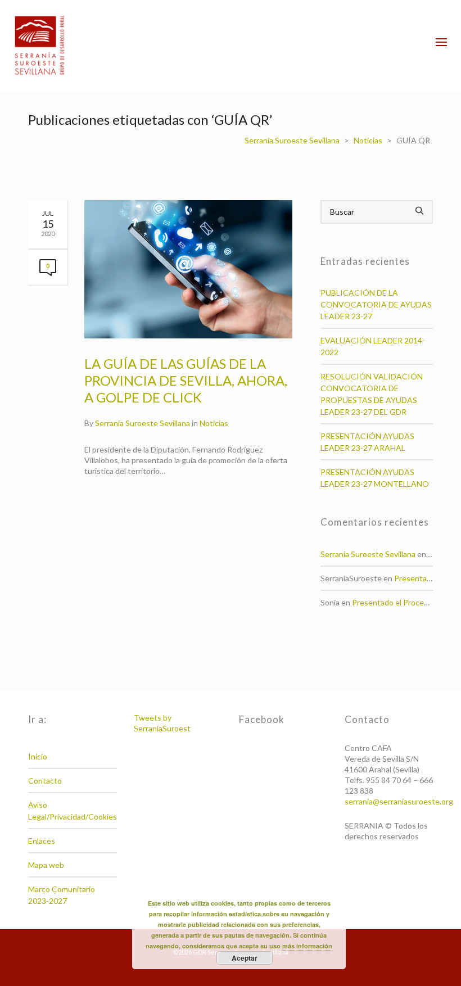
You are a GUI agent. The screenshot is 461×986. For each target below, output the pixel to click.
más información (307, 946)
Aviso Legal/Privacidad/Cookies (72, 810)
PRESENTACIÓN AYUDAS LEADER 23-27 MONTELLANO (374, 478)
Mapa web (46, 865)
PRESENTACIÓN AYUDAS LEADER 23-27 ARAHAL (367, 442)
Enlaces (41, 840)
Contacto (45, 780)
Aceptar (244, 958)
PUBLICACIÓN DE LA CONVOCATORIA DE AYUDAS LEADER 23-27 (376, 304)
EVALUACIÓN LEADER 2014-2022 (372, 346)
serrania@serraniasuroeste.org (399, 801)
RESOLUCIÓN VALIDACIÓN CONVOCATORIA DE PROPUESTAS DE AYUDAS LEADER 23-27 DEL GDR (371, 394)
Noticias (214, 423)
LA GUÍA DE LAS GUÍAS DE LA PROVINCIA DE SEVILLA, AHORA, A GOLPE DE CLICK (185, 380)
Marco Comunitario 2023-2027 (61, 895)
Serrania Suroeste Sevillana (142, 423)
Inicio (37, 756)
